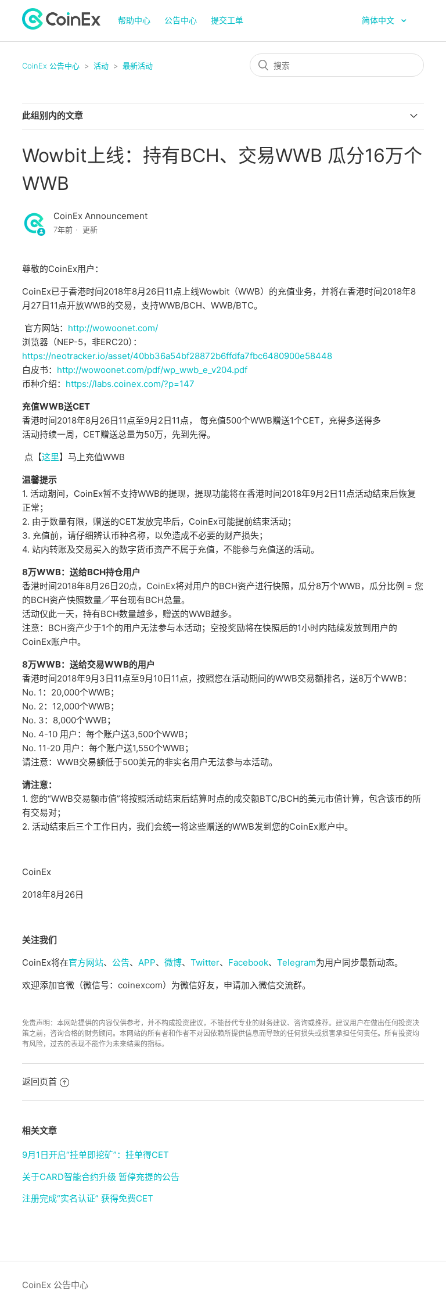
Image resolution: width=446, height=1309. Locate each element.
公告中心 (180, 20)
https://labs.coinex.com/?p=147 (130, 383)
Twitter (205, 962)
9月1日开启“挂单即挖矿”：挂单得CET (95, 1154)
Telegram (296, 962)
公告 (121, 962)
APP (147, 962)
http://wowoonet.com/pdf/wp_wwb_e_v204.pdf (152, 369)
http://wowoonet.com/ (113, 327)
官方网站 (86, 962)
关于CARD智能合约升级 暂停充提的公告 (100, 1176)
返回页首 (39, 1081)
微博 (173, 962)
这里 (50, 456)
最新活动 (138, 65)
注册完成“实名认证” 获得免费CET (87, 1198)
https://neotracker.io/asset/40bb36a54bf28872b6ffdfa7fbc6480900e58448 (177, 355)
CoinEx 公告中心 (51, 65)
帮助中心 (134, 20)
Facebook (248, 962)
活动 (101, 65)
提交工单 (227, 20)
